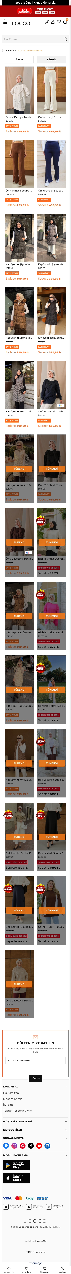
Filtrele (51, 59)
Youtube (39, 1146)
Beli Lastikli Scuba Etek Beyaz (19, 853)
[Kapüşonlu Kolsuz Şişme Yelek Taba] (19, 753)
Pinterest (23, 1146)
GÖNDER (35, 1078)
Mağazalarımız (12, 1098)
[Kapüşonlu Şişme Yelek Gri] (51, 238)
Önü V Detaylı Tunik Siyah (51, 485)
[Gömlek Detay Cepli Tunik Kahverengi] (51, 679)
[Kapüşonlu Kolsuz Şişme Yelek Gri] (19, 385)
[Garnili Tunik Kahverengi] (51, 900)
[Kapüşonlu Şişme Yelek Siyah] (19, 238)
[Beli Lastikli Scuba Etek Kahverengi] (51, 753)
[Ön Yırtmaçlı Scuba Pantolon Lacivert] (51, 164)
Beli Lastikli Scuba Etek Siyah (51, 853)
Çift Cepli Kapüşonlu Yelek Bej (19, 706)
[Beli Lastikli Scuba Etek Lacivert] (19, 900)
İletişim (8, 1104)
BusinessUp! (41, 1241)
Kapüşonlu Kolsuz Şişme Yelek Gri (19, 411)
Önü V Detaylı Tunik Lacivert (51, 411)
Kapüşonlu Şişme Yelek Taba (19, 337)
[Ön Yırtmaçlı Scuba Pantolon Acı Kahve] (19, 164)
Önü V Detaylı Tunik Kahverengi (19, 558)
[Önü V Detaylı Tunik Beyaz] (19, 90)
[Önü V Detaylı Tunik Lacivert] (51, 385)
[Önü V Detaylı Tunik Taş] (19, 974)
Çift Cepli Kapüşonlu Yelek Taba (19, 632)
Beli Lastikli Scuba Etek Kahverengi (51, 779)
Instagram (14, 1146)
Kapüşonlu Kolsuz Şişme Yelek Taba (19, 779)
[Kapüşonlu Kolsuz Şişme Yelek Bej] (19, 458)
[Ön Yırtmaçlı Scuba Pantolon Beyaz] (51, 90)
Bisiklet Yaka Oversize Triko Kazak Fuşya (51, 632)
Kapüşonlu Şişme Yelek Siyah (19, 264)
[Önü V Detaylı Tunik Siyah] (51, 458)
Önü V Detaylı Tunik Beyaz (19, 117)
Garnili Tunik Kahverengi (51, 926)
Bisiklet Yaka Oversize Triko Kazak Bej (51, 558)
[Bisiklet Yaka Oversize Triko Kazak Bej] (51, 532)
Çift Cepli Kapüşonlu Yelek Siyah (51, 337)
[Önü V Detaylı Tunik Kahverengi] (19, 532)
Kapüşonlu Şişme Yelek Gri (51, 264)
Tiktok (31, 1146)
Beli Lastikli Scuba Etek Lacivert (19, 926)
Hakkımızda (11, 1092)
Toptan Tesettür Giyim (17, 1110)
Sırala (19, 59)
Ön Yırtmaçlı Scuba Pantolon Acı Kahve (19, 190)
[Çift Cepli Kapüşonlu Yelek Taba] (19, 606)
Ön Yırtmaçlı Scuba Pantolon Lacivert (51, 190)
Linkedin (47, 1146)
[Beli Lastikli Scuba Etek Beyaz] (19, 826)
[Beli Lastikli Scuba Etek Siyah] (51, 826)
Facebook (6, 1146)
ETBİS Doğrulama (35, 1252)
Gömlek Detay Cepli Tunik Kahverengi (51, 706)
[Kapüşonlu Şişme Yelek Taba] (19, 311)
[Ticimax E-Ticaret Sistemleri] (35, 1264)
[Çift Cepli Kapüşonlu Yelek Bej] (19, 679)
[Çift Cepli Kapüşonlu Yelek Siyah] (51, 311)
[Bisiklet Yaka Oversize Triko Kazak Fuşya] (51, 606)
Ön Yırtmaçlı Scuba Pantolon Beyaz (51, 117)
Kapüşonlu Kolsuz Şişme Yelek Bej (19, 485)
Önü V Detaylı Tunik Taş (19, 1000)
